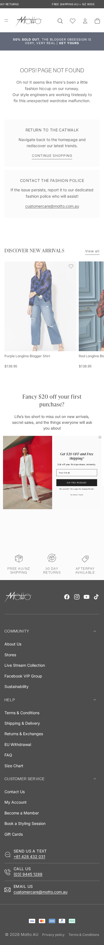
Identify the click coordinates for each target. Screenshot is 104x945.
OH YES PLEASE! (77, 482)
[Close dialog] (99, 437)
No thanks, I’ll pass (76, 495)
